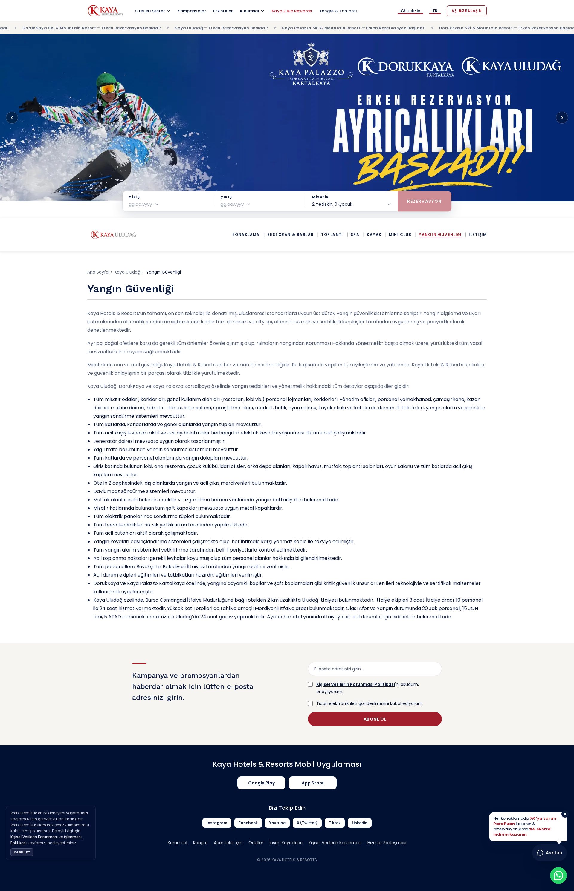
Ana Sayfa (98, 272)
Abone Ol (375, 719)
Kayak (374, 234)
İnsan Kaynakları (286, 843)
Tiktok (335, 822)
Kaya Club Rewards (292, 11)
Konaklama (246, 234)
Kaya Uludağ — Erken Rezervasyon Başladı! (170, 28)
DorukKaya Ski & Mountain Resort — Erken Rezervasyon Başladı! (458, 28)
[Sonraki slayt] (562, 118)
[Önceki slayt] (12, 118)
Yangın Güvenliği (440, 234)
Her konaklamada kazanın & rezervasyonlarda (524, 826)
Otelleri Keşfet (150, 11)
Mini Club (400, 234)
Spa (355, 234)
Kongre (200, 843)
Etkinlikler (223, 11)
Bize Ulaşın (470, 10)
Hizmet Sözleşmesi (386, 843)
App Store (313, 783)
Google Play (261, 783)
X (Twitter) (307, 822)
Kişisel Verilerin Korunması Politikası (355, 684)
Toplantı (332, 234)
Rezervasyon (424, 201)
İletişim (478, 234)
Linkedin (359, 822)
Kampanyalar (192, 11)
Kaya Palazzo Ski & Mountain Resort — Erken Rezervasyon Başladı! (303, 28)
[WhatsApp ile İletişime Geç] (558, 875)
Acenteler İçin (228, 843)
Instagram (217, 822)
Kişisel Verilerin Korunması (335, 843)
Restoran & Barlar (290, 234)
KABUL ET (22, 852)
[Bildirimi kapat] (565, 814)
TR (435, 11)
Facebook (248, 822)
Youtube (277, 822)
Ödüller (255, 843)
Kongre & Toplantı (338, 11)
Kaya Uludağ (127, 272)
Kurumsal (249, 11)
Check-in (410, 11)
